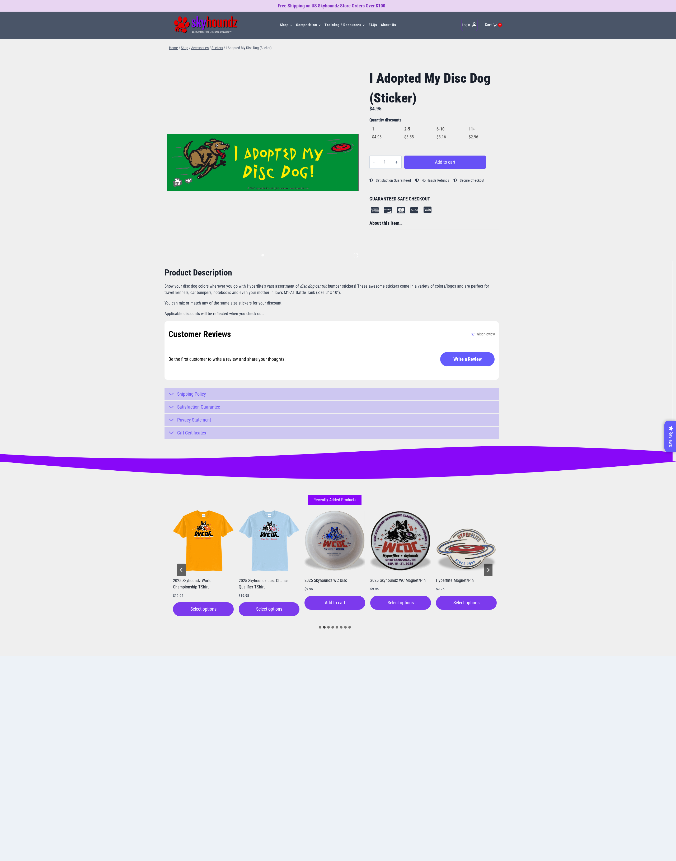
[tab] (262, 255)
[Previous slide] (181, 570)
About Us (388, 25)
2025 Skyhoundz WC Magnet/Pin (398, 580)
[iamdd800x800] (263, 162)
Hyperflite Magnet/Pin (455, 580)
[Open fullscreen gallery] (356, 255)
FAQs (373, 25)
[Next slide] (488, 570)
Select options (203, 609)
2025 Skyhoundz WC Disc (325, 580)
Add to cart (445, 162)
